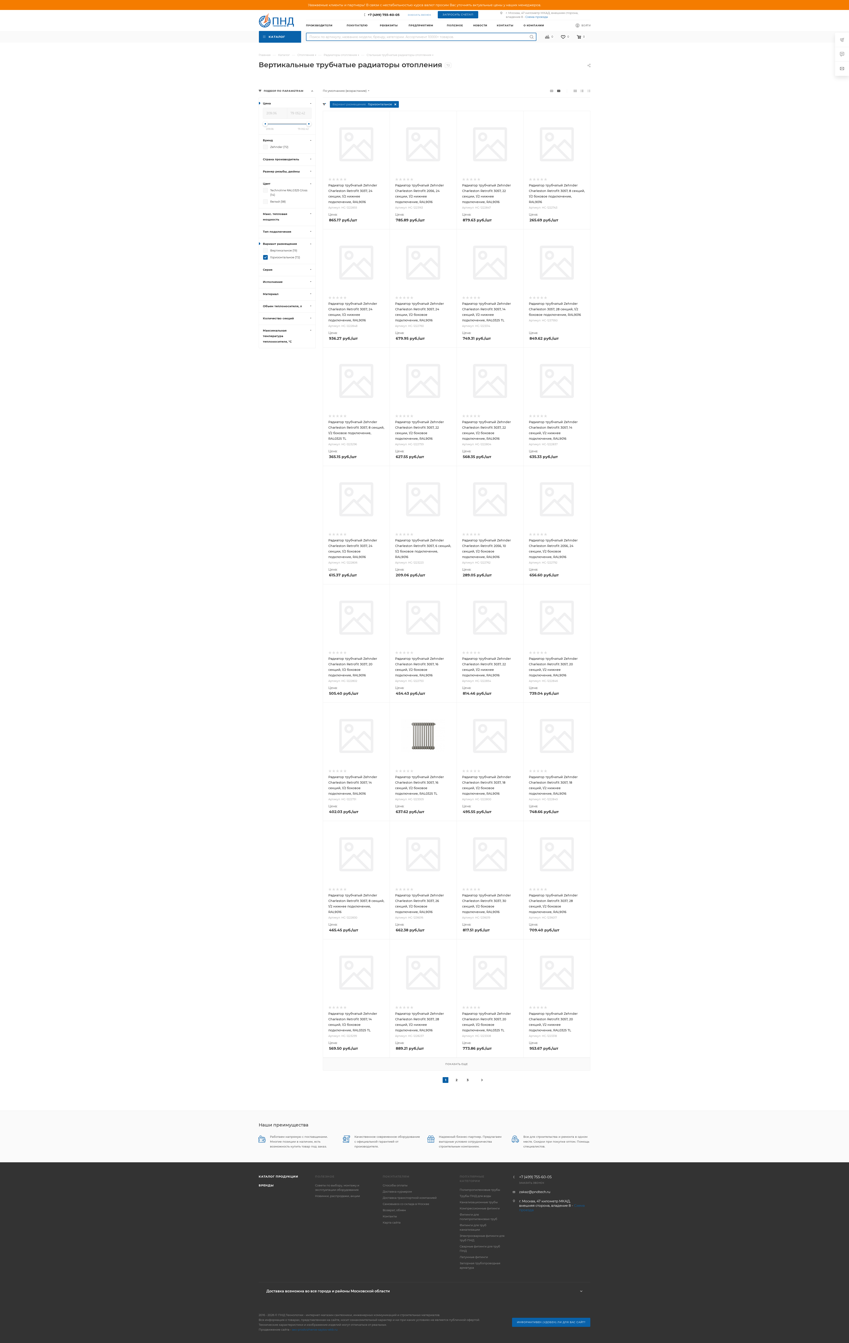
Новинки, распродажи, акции (337, 1196)
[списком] (582, 90)
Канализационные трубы (479, 1202)
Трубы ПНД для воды (475, 1196)
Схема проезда (536, 17)
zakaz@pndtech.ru (534, 1192)
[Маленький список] (552, 90)
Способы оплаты (395, 1185)
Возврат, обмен (394, 1210)
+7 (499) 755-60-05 (384, 15)
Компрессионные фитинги (480, 1208)
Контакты (390, 1216)
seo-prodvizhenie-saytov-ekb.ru (315, 1329)
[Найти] (531, 37)
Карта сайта (392, 1222)
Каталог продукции (278, 1176)
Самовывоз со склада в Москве (406, 1204)
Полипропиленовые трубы (480, 1189)
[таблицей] (589, 90)
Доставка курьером (397, 1191)
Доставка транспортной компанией (410, 1197)
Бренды (266, 1185)
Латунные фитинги (474, 1257)
